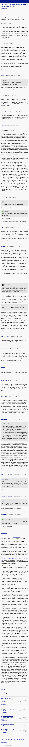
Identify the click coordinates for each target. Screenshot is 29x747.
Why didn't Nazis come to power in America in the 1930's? (7, 717)
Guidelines (13, 739)
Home (2, 739)
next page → (3, 689)
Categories (7, 739)
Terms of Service (20, 739)
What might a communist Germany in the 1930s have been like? (7, 709)
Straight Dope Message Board (7, 1)
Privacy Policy (4, 742)
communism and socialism (7, 724)
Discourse (8, 745)
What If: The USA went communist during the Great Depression (7, 700)
